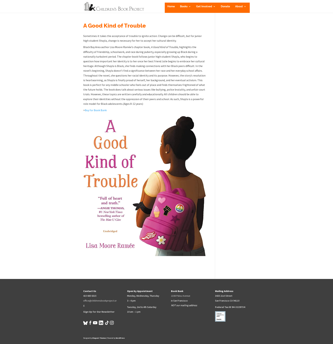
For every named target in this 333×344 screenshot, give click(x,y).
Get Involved (204, 6)
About (239, 6)
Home (171, 6)
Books (183, 6)
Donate (225, 6)
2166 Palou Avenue (180, 295)
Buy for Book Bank (96, 110)
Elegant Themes (99, 338)
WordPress (120, 338)
